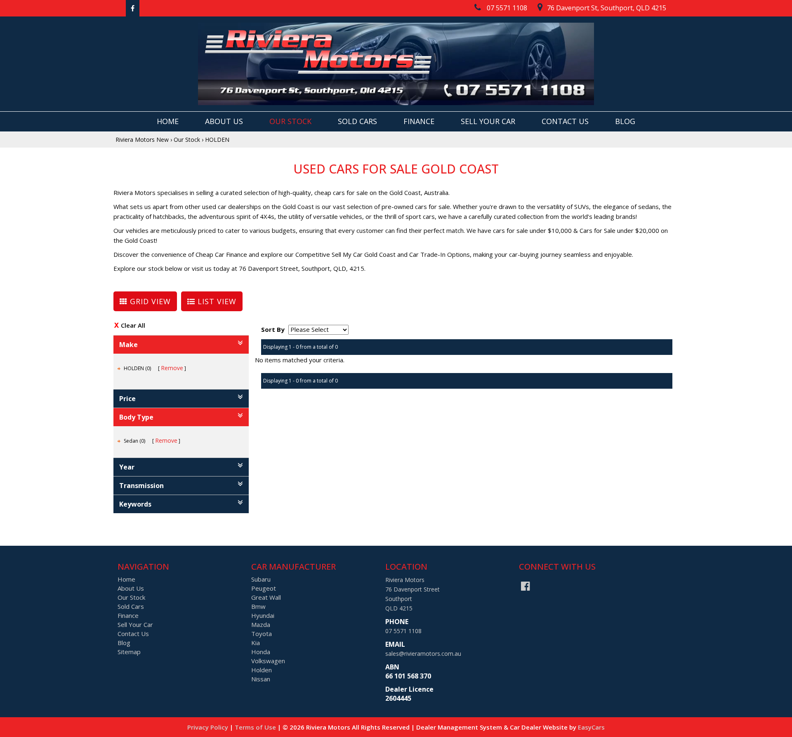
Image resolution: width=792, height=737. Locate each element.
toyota (261, 633)
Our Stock (290, 121)
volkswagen (268, 661)
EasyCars (591, 727)
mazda (260, 624)
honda (260, 652)
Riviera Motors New (142, 139)
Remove (172, 368)
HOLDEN (217, 139)
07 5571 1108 (403, 631)
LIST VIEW (215, 301)
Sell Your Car (488, 121)
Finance (418, 121)
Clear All (133, 325)
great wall (266, 597)
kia (255, 642)
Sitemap (129, 652)
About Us (224, 121)
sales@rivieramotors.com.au (423, 653)
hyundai (262, 615)
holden (261, 670)
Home (168, 121)
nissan (260, 679)
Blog (625, 121)
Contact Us (565, 121)
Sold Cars (357, 121)
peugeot (263, 588)
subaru (261, 579)
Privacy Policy (208, 727)
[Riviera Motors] (396, 64)
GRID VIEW (149, 301)
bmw (258, 606)
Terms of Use (256, 727)
